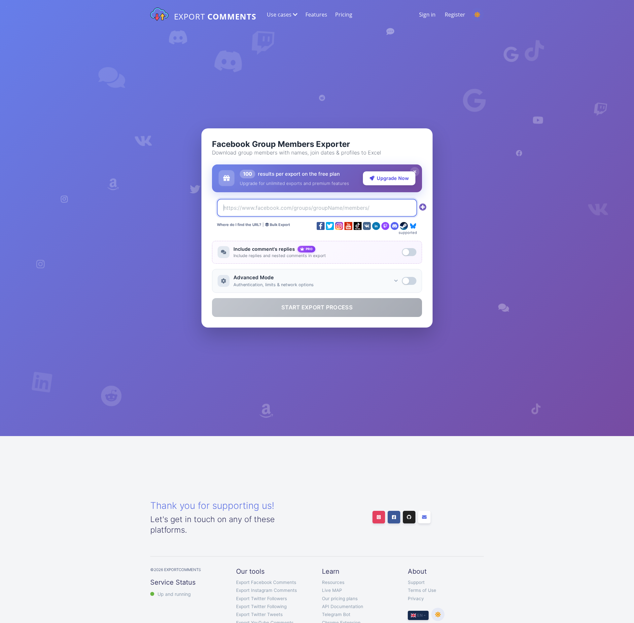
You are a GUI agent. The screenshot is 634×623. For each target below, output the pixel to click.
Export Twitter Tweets (259, 614)
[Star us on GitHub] (409, 517)
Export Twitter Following (261, 606)
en (419, 615)
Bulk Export (279, 224)
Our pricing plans (340, 598)
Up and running (174, 594)
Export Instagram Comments (266, 590)
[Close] (414, 171)
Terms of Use (422, 590)
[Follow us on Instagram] (378, 517)
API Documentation (342, 606)
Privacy (416, 598)
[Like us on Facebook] (394, 517)
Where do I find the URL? (239, 224)
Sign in (427, 14)
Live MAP (332, 590)
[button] (281, 14)
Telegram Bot (336, 614)
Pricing (343, 14)
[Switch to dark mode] (477, 14)
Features (316, 14)
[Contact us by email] (424, 517)
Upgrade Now (393, 178)
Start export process (317, 307)
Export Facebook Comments (266, 582)
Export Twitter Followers (261, 598)
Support (416, 582)
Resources (333, 582)
